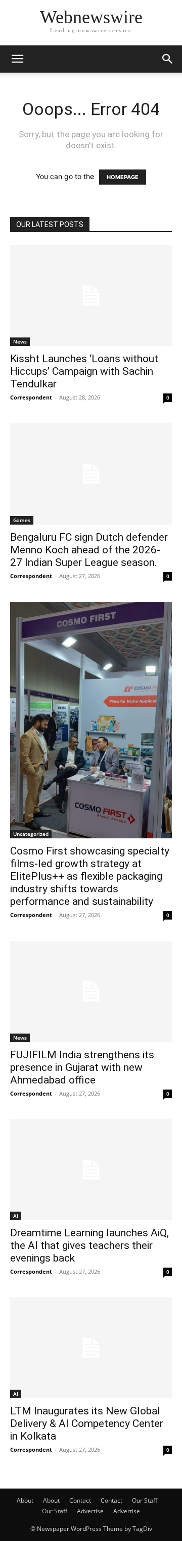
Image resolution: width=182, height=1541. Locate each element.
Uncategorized (31, 833)
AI (15, 1215)
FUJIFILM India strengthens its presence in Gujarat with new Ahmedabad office (82, 1067)
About (25, 1500)
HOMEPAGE (123, 177)
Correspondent (31, 397)
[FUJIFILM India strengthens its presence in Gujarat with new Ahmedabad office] (91, 991)
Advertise (90, 1511)
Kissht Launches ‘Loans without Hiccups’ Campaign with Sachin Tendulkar (84, 371)
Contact (80, 1500)
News (20, 341)
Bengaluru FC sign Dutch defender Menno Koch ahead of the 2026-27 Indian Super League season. (89, 549)
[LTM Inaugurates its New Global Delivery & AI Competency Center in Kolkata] (91, 1347)
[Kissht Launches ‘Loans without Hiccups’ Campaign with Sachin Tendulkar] (91, 295)
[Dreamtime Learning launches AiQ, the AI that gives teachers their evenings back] (91, 1169)
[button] (17, 59)
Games (21, 520)
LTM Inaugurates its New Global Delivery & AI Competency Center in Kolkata (86, 1423)
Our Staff (144, 1500)
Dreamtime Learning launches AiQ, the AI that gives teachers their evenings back (89, 1245)
